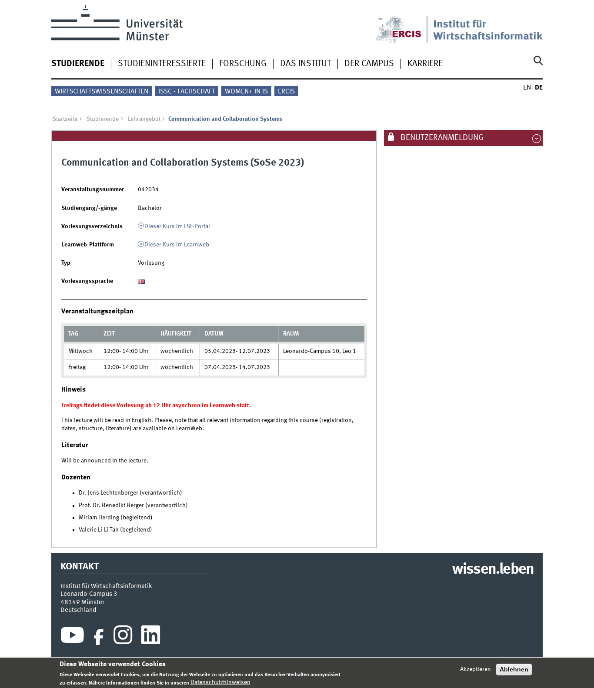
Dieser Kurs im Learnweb (176, 245)
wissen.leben (493, 570)
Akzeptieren (475, 669)
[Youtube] (72, 637)
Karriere (425, 64)
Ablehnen (514, 669)
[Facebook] (98, 637)
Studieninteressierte (162, 64)
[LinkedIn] (150, 637)
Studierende (77, 64)
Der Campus (369, 64)
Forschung (243, 64)
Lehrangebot (144, 119)
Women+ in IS (246, 91)
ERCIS (286, 91)
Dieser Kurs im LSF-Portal (177, 226)
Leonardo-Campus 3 (88, 594)
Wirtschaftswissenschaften (101, 91)
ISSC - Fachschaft (186, 91)
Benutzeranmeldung (441, 138)
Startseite (65, 119)
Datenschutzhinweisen (220, 682)
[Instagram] (122, 637)
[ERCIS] (404, 24)
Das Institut (305, 64)
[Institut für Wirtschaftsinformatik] (488, 24)
